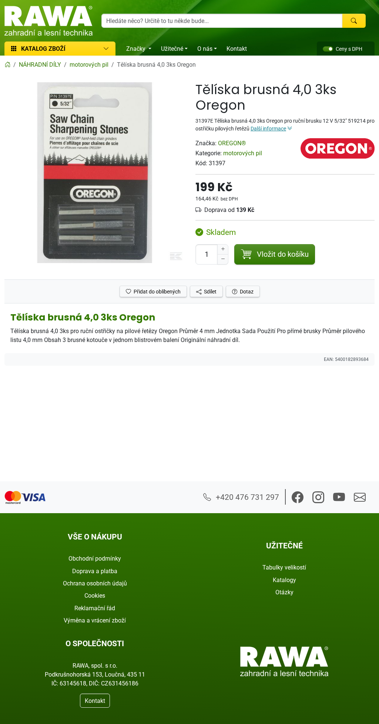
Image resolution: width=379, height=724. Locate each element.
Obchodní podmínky (94, 558)
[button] (297, 497)
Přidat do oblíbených (157, 291)
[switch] (328, 49)
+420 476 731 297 (246, 497)
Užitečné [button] (172, 48)
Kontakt (237, 48)
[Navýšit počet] (222, 249)
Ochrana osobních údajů (95, 583)
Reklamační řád (94, 608)
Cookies (94, 595)
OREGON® (232, 143)
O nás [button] (204, 48)
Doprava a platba (94, 571)
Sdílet (210, 291)
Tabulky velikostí (284, 567)
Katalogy (284, 580)
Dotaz (246, 291)
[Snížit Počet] (222, 259)
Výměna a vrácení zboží (95, 620)
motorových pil (242, 153)
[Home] (7, 64)
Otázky (284, 592)
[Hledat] (354, 21)
